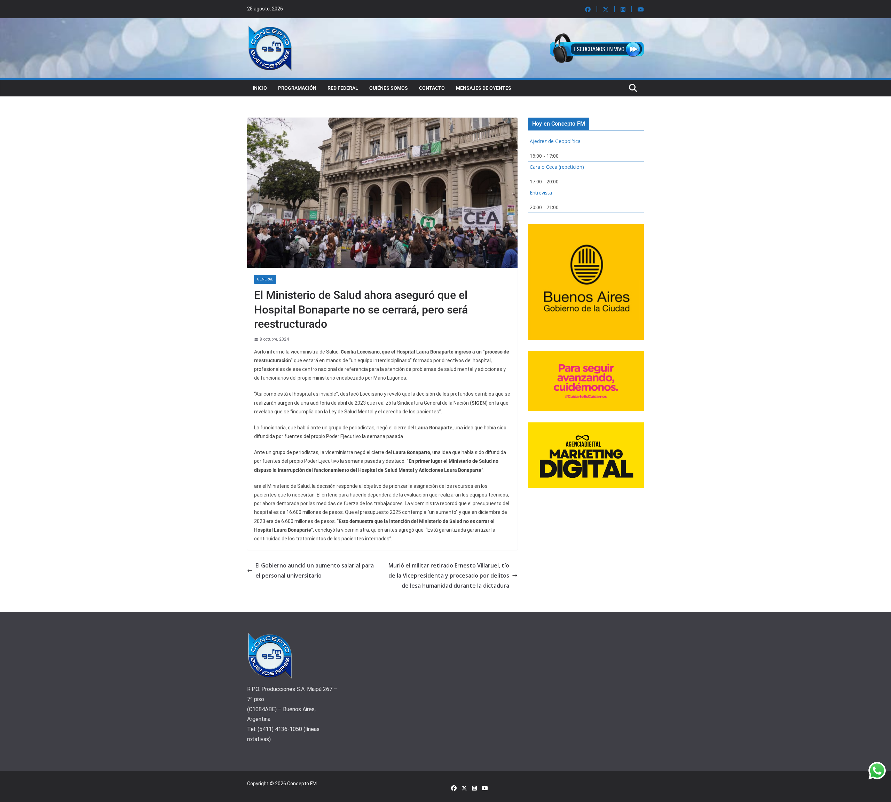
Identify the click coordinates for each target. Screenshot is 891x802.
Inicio (260, 88)
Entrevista (541, 192)
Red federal (343, 88)
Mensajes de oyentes (483, 88)
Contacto (432, 88)
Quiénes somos (388, 88)
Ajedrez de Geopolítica (555, 141)
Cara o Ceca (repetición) (557, 167)
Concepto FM (302, 783)
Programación (297, 88)
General (265, 279)
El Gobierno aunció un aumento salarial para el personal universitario (314, 570)
